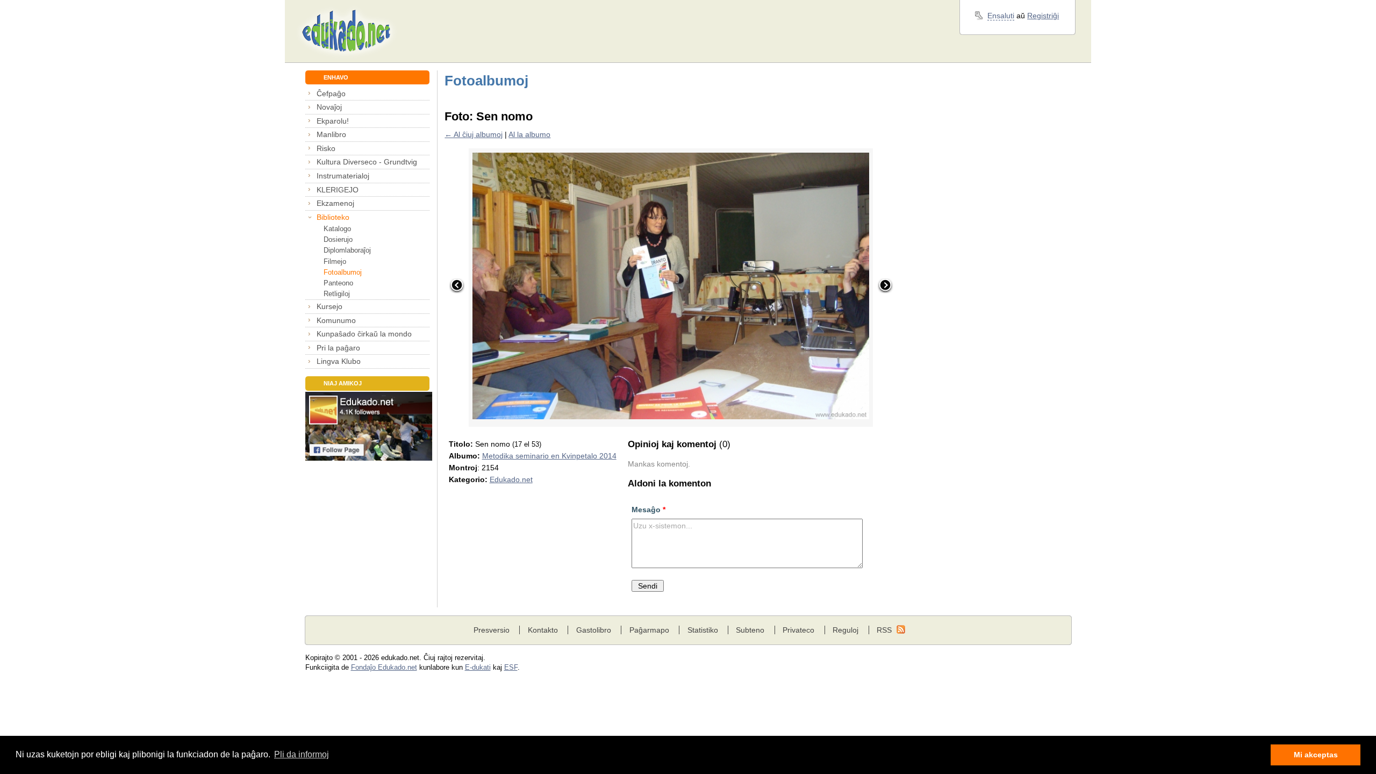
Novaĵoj (329, 107)
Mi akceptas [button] (1316, 754)
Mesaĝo (648, 509)
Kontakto (543, 630)
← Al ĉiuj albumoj (474, 134)
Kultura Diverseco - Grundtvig (367, 161)
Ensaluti (1000, 15)
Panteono (338, 283)
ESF (511, 667)
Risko (326, 148)
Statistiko (702, 630)
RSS (884, 630)
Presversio (492, 630)
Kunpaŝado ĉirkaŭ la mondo (364, 333)
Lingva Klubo (339, 361)
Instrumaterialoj (343, 175)
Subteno (750, 630)
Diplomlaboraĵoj (347, 250)
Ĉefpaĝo (331, 93)
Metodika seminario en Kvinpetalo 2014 (549, 456)
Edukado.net (511, 479)
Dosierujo (338, 239)
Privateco (798, 630)
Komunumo (336, 320)
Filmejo (335, 261)
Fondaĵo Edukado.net (384, 667)
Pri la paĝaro (338, 347)
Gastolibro (593, 630)
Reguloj (845, 630)
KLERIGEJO (338, 189)
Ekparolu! (333, 121)
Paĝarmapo (649, 630)
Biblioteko (333, 217)
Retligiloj (337, 294)
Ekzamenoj (335, 203)
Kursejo (329, 306)
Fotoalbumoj (343, 272)
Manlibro (331, 134)
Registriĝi (1043, 15)
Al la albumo (529, 134)
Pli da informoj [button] (301, 754)
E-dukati (478, 667)
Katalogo (337, 229)
